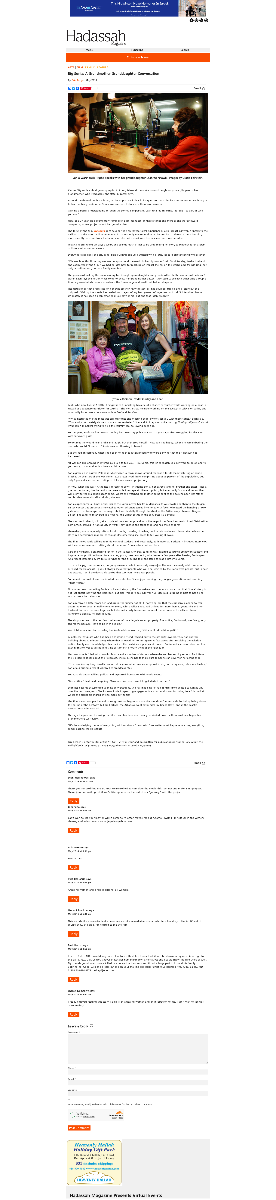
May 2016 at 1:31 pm (79, 849)
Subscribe (137, 48)
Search (185, 48)
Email (198, 87)
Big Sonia (99, 229)
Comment (74, 1030)
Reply (74, 800)
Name (72, 1066)
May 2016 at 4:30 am (79, 993)
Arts (71, 65)
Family (90, 65)
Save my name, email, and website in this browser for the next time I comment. (110, 1102)
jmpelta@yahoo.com (119, 819)
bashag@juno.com (103, 968)
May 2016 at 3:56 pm (79, 881)
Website (72, 1088)
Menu (89, 48)
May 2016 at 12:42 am (80, 779)
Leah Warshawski (78, 776)
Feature (102, 65)
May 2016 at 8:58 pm (79, 947)
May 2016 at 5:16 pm (79, 912)
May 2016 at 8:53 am (79, 809)
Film (80, 65)
